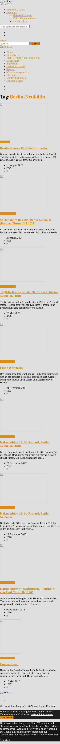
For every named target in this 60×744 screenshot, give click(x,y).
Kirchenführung (8, 213)
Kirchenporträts (8, 286)
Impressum (11, 63)
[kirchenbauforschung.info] (6, 4)
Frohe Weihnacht (11, 367)
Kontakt (10, 69)
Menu (3, 40)
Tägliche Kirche (14, 80)
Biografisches (20, 21)
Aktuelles (5, 142)
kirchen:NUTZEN (15, 9)
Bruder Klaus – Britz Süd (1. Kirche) (24, 148)
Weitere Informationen (42, 714)
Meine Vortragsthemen (24, 18)
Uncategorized (7, 361)
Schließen (5, 740)
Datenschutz (12, 60)
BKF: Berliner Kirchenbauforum (23, 58)
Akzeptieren (6, 717)
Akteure (10, 52)
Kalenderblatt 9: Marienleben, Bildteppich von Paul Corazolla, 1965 (28, 590)
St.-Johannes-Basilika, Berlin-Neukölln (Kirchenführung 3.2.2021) (25, 221)
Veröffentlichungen (22, 15)
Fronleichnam (9, 664)
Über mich (11, 12)
